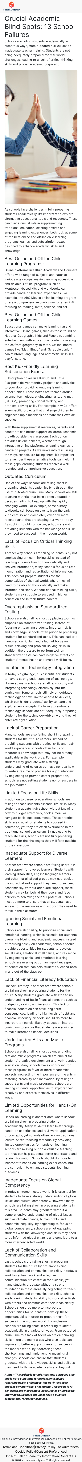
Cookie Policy (25, 1451)
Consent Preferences (51, 1451)
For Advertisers (67, 1447)
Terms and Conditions (18, 1447)
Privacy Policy (45, 1447)
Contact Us (68, 1456)
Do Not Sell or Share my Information (32, 1456)
